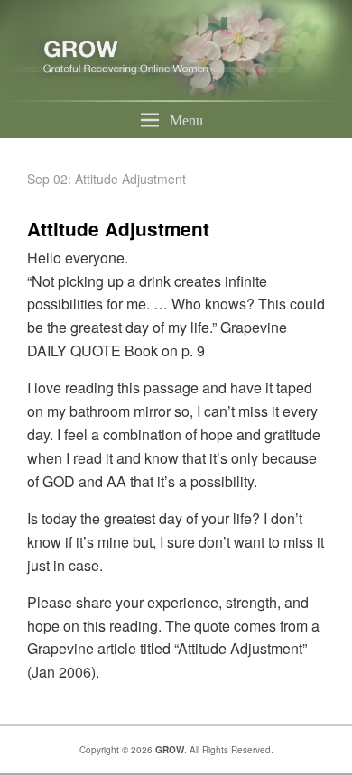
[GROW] (176, 96)
